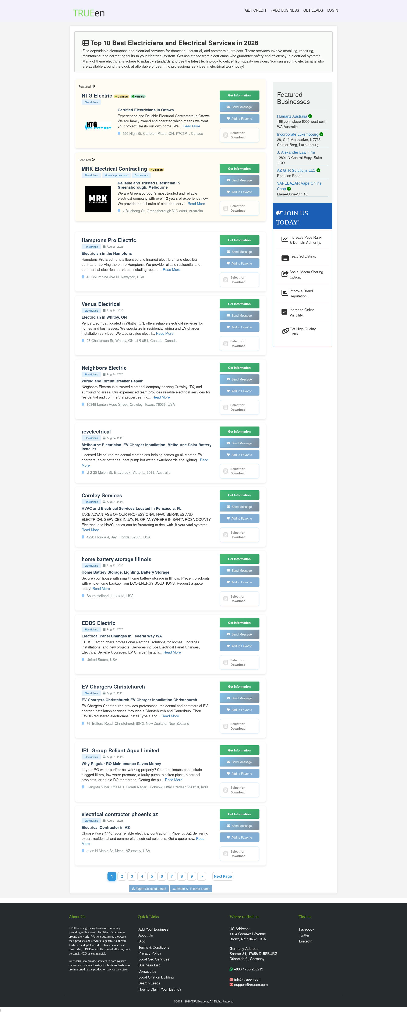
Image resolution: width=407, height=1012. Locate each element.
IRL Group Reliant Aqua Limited (120, 750)
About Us (145, 935)
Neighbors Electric (104, 367)
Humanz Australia (292, 116)
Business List (149, 964)
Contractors (141, 175)
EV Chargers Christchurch (113, 686)
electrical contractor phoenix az (120, 814)
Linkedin (305, 941)
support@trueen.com (251, 984)
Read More (191, 125)
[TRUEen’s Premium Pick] (93, 86)
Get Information (239, 95)
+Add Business (285, 10)
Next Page (223, 876)
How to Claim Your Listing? (159, 989)
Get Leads (313, 10)
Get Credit (255, 10)
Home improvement (116, 175)
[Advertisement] (303, 414)
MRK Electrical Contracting (115, 168)
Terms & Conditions (153, 947)
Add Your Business (153, 929)
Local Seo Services (153, 959)
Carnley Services (102, 495)
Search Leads (149, 983)
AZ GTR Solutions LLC (296, 170)
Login (332, 10)
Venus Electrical (101, 303)
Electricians (91, 102)
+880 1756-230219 (248, 969)
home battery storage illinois (116, 559)
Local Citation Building (156, 977)
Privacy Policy (149, 953)
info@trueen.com (247, 979)
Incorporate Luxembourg (298, 134)
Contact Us (147, 971)
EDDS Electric (98, 622)
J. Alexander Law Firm (296, 152)
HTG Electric (98, 95)
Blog (141, 941)
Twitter (304, 935)
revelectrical (96, 431)
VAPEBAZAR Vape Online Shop (299, 185)
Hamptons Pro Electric (109, 240)
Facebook (306, 929)
